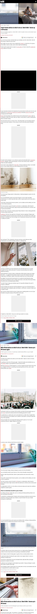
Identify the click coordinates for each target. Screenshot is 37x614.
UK (16, 206)
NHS (9, 492)
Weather (10, 571)
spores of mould (29, 112)
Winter (2, 115)
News (5, 25)
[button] (35, 37)
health (10, 368)
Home (2, 25)
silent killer (16, 164)
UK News (10, 317)
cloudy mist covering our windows (14, 112)
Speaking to (3, 214)
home (4, 412)
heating (29, 115)
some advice (19, 47)
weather (4, 363)
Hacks (14, 317)
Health (8, 25)
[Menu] (35, 1)
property (22, 43)
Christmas (7, 365)
